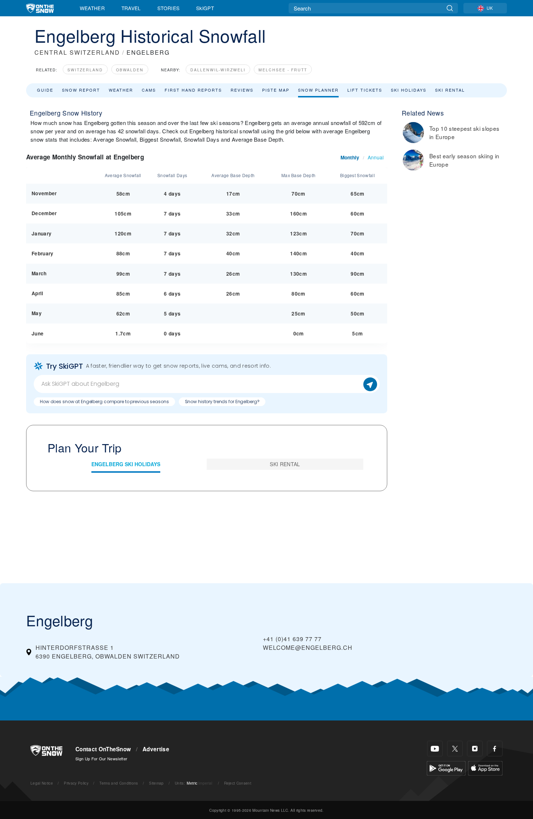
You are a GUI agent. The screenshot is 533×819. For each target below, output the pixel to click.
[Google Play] (446, 767)
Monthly (349, 157)
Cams (149, 90)
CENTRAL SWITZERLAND (77, 52)
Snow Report (81, 90)
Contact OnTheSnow (103, 749)
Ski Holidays (408, 90)
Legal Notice (41, 783)
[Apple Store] (485, 767)
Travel (131, 8)
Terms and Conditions (118, 783)
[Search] (450, 8)
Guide (45, 90)
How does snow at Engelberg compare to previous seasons (104, 401)
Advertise (155, 749)
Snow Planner (318, 90)
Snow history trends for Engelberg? (222, 401)
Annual (376, 157)
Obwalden (130, 69)
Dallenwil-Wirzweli (217, 69)
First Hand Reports (193, 90)
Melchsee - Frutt (283, 69)
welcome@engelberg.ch (307, 647)
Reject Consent (237, 783)
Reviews (242, 90)
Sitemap (156, 783)
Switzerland (85, 69)
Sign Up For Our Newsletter (101, 758)
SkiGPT (205, 8)
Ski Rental (450, 90)
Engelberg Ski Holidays (125, 464)
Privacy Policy (76, 783)
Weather (92, 8)
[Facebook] (495, 748)
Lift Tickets (364, 90)
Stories (168, 8)
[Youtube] (435, 748)
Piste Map (275, 90)
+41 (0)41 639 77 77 (292, 639)
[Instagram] (475, 748)
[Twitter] (455, 748)
